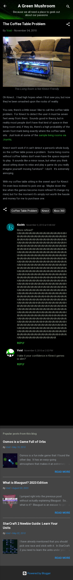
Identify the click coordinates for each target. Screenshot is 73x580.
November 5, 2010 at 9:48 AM (40, 225)
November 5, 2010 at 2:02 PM (38, 350)
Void (20, 350)
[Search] (68, 7)
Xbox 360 (59, 210)
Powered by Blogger (39, 573)
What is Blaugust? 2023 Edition (25, 482)
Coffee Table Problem (24, 210)
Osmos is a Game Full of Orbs (24, 442)
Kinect (45, 210)
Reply (20, 343)
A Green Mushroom (36, 6)
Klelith (21, 224)
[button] (68, 25)
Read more (62, 471)
